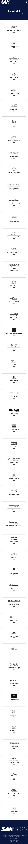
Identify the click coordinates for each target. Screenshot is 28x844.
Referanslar (13, 13)
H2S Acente (9, 34)
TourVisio (15, 66)
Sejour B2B (19, 34)
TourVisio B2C (14, 209)
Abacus (6, 97)
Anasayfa (7, 13)
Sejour (14, 34)
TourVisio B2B (21, 66)
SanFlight (17, 272)
